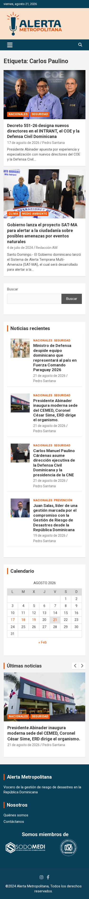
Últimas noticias (24, 666)
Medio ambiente (34, 213)
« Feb (42, 642)
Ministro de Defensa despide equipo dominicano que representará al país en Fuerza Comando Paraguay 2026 (55, 357)
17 (12, 620)
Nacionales (18, 114)
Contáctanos (14, 821)
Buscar (12, 289)
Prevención (63, 500)
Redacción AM (46, 248)
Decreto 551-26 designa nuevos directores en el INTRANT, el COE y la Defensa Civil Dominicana (43, 131)
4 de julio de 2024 (20, 248)
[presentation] (75, 665)
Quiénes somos (16, 815)
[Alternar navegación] (10, 44)
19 (34, 620)
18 (23, 620)
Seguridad (40, 114)
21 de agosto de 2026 (49, 376)
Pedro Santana (53, 143)
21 (55, 620)
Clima (13, 213)
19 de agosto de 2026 (49, 535)
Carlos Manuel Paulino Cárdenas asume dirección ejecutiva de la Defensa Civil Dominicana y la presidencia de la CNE (54, 462)
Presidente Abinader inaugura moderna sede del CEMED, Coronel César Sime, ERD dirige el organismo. (55, 410)
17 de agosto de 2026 (23, 143)
